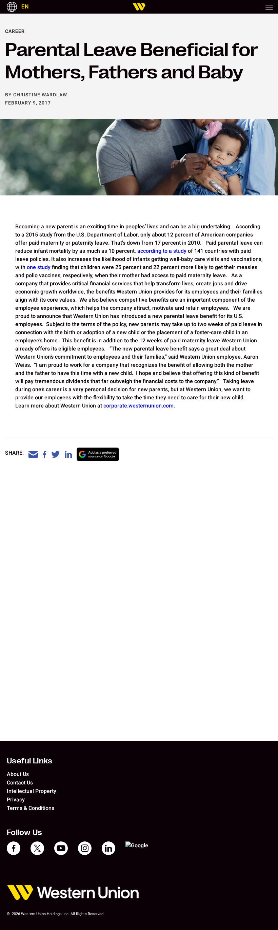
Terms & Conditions (30, 808)
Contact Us (20, 782)
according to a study (161, 251)
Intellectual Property (31, 791)
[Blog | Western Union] (139, 7)
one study (38, 267)
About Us (18, 774)
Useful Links (30, 761)
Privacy (16, 799)
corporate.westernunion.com (138, 405)
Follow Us (24, 832)
